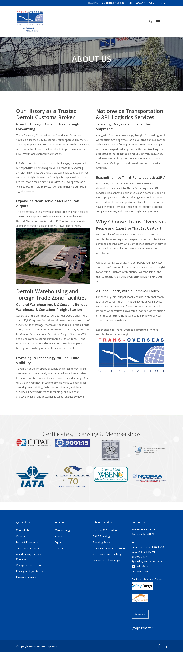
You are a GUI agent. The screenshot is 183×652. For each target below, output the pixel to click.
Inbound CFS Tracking (105, 530)
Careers (20, 536)
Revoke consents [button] (26, 577)
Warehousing (62, 530)
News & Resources (27, 542)
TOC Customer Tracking (107, 554)
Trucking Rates (101, 542)
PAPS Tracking (101, 536)
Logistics (60, 548)
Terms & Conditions (27, 548)
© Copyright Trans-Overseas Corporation (37, 646)
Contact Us (22, 530)
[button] (158, 21)
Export (58, 542)
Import (58, 536)
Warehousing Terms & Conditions (29, 557)
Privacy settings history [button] (29, 571)
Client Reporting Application (109, 548)
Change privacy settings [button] (29, 565)
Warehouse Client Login (106, 560)
